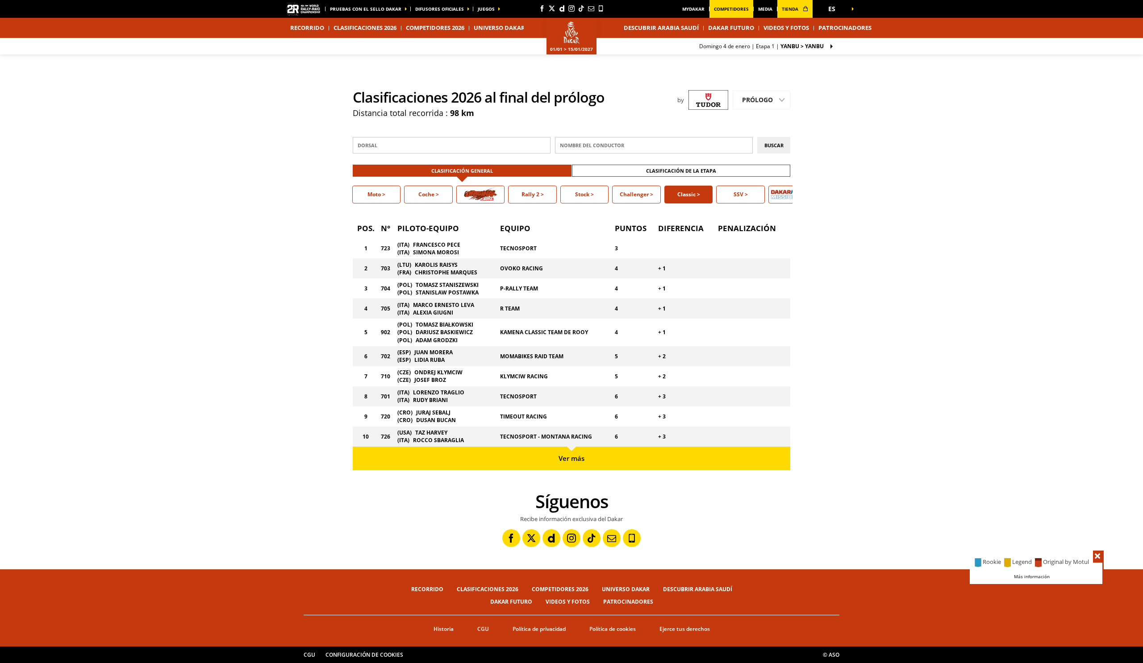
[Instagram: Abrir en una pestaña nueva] (571, 8)
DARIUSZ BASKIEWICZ (444, 332)
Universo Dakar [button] (499, 28)
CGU (483, 629)
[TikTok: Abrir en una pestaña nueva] (581, 8)
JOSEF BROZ (430, 380)
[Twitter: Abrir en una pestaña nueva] (552, 8)
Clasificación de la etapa (681, 170)
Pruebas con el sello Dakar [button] (365, 9)
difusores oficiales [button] (439, 9)
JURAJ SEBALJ (433, 412)
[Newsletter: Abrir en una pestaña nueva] (591, 8)
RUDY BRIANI (430, 400)
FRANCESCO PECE (436, 245)
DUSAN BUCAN (436, 420)
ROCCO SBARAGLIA (438, 440)
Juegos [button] (486, 9)
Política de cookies (612, 629)
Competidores (731, 9)
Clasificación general (462, 170)
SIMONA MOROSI (436, 252)
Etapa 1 (761, 46)
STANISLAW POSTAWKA (447, 292)
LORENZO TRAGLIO (438, 392)
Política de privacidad (539, 629)
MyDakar (693, 9)
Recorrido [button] (307, 28)
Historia (444, 629)
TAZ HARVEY (431, 432)
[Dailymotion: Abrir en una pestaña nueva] (562, 8)
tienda (791, 9)
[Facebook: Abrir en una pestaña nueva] (542, 8)
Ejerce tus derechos (684, 629)
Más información (1032, 576)
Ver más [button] (571, 458)
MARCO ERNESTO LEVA (443, 305)
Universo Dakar (626, 589)
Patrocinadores (845, 28)
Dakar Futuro (731, 28)
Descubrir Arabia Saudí (661, 28)
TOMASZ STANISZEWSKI (447, 285)
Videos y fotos (786, 28)
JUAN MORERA (433, 352)
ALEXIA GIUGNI (433, 312)
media (765, 9)
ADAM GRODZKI (437, 340)
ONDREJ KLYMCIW (438, 372)
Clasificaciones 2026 (365, 28)
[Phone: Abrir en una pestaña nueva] (601, 8)
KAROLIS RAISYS (436, 265)
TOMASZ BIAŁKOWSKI (444, 324)
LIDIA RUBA (429, 360)
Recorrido (427, 589)
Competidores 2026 (435, 28)
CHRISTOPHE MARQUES (446, 272)
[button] (835, 9)
